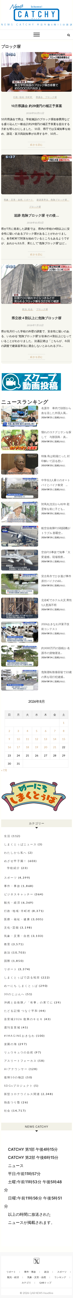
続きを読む (36, 144)
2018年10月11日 (35, 113)
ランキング (60, 1277)
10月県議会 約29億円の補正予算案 (36, 105)
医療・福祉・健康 (17, 919)
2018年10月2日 (35, 222)
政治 (24, 309)
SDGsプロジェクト (18, 1085)
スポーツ (10, 877)
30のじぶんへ (14, 994)
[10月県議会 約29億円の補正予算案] (36, 72)
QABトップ (45, 1282)
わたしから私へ (15, 852)
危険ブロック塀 (59, 199)
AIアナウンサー (16, 1069)
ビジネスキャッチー (18, 894)
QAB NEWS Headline (41, 1293)
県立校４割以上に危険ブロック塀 (36, 317)
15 (63, 739)
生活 (7, 836)
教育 (7, 944)
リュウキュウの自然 (18, 1052)
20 (45, 747)
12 (36, 739)
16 (9, 747)
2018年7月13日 (35, 325)
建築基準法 (42, 199)
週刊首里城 (12, 1027)
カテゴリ (26, 1282)
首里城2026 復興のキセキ (23, 1019)
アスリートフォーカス (20, 1060)
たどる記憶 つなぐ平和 (21, 1010)
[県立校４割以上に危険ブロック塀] (36, 284)
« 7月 (4, 770)
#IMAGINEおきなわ (19, 1035)
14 (54, 739)
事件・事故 (12, 886)
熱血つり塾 (12, 1102)
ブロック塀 (51, 97)
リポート (28, 199)
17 (18, 747)
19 (36, 747)
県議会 (39, 97)
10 (18, 739)
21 (54, 747)
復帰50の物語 (14, 1077)
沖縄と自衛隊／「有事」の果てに (28, 1002)
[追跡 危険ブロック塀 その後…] (36, 174)
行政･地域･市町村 (22, 97)
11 (27, 739)
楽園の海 (10, 1044)
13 (45, 739)
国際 (7, 960)
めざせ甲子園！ (15, 861)
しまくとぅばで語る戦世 (22, 977)
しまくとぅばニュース (20, 844)
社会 (30, 309)
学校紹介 (13, 868)
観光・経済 (12, 902)
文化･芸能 (11, 927)
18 (27, 747)
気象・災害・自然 (13, 199)
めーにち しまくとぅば (21, 985)
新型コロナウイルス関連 (22, 1094)
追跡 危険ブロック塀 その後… (36, 215)
